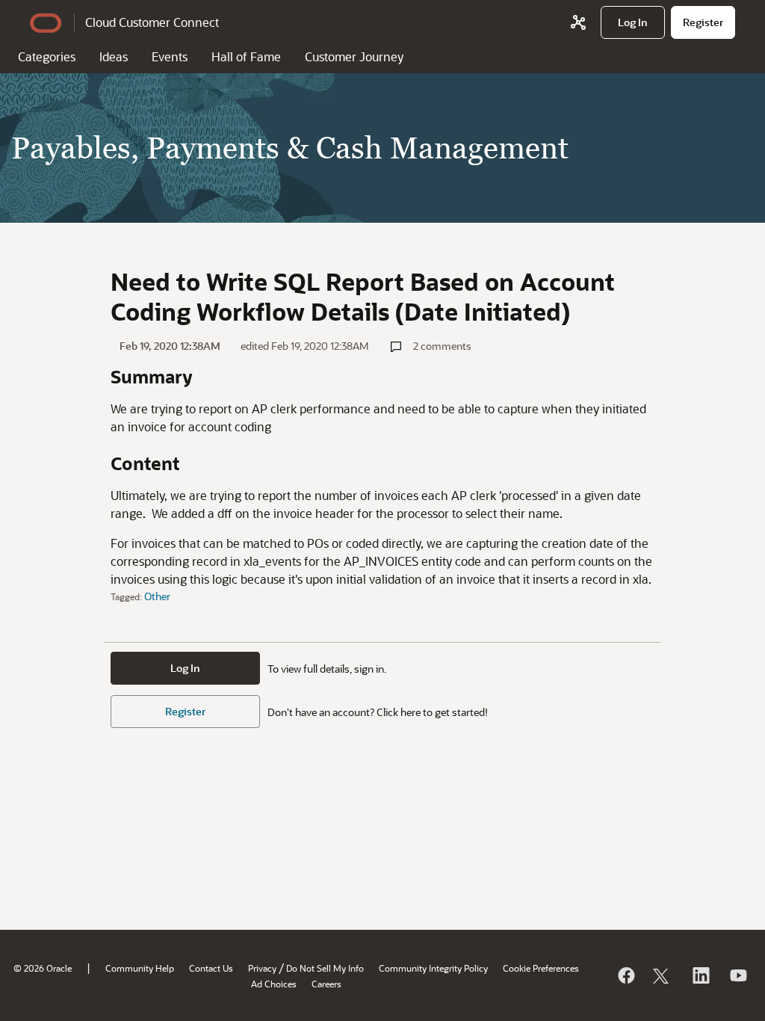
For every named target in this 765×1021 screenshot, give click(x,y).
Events (170, 56)
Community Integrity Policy (433, 968)
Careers (326, 984)
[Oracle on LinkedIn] (700, 975)
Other (157, 596)
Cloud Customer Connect (152, 22)
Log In (185, 668)
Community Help (139, 968)
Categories (46, 56)
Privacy (262, 968)
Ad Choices (274, 984)
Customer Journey (354, 56)
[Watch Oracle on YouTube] (737, 975)
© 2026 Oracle (42, 968)
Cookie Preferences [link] (541, 968)
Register (185, 711)
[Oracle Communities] (578, 22)
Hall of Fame (246, 56)
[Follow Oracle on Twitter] (662, 975)
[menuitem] (633, 22)
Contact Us (211, 968)
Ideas (113, 56)
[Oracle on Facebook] (625, 975)
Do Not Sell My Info (325, 968)
